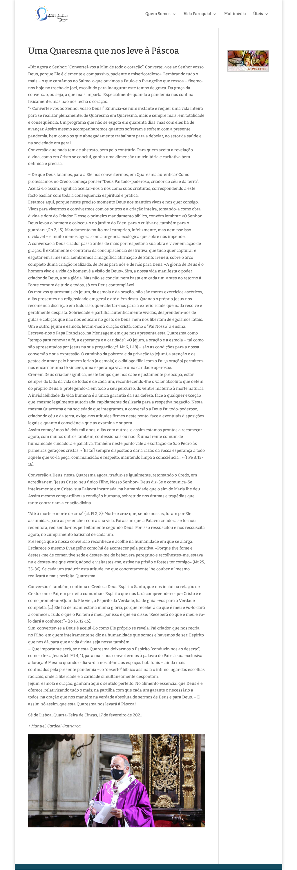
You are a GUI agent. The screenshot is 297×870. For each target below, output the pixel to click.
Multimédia (235, 14)
